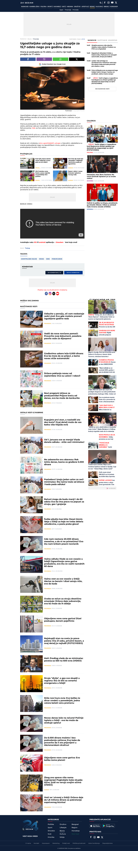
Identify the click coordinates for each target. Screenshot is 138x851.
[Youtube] (57, 293)
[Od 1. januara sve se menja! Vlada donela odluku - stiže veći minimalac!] (31, 445)
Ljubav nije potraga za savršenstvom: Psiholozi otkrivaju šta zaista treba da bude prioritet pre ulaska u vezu (104, 63)
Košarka (90, 209)
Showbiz (57, 7)
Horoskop (114, 7)
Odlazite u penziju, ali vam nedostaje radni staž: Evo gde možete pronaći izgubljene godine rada (64, 316)
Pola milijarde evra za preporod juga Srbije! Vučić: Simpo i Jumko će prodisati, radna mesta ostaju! (105, 72)
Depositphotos (107, 843)
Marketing (56, 843)
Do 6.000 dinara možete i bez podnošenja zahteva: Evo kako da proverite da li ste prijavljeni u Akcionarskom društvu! (62, 741)
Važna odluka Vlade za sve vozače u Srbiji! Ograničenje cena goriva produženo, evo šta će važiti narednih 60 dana (64, 563)
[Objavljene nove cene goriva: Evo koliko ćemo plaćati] (31, 763)
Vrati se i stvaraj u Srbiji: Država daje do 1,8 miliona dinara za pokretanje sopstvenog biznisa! (63, 800)
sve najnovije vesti (102, 89)
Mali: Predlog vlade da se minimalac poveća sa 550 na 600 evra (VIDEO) (63, 659)
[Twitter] (116, 2)
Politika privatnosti (79, 843)
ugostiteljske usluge (29, 259)
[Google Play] (108, 826)
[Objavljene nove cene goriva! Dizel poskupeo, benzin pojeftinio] (31, 624)
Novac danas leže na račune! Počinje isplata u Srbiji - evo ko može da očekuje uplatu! (63, 720)
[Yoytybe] (112, 2)
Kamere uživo (34, 7)
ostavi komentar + (73, 273)
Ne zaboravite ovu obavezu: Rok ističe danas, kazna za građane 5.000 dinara (64, 462)
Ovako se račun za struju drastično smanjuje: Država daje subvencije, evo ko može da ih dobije (62, 601)
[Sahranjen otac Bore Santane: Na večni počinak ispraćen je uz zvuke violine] (102, 164)
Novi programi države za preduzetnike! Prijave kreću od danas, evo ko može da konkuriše (62, 395)
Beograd (75, 824)
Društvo (77, 7)
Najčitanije (102, 40)
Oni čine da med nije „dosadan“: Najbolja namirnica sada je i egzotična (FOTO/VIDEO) (75, 161)
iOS (35, 242)
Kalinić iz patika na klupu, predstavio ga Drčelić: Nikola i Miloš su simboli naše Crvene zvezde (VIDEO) (102, 205)
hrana (41, 259)
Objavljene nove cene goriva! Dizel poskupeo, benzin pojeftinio (62, 619)
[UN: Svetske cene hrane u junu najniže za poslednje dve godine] (27, 176)
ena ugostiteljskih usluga (49, 143)
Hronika (70, 7)
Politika (43, 7)
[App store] (95, 826)
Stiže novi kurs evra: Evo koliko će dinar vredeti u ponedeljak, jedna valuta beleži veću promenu (62, 700)
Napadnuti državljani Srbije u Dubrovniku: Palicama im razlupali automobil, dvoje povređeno (104, 55)
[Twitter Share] (76, 59)
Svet (64, 7)
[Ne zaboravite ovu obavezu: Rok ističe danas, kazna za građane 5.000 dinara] (31, 465)
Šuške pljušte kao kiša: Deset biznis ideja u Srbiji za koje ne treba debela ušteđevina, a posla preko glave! (63, 521)
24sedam (59, 242)
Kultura (99, 7)
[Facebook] (104, 2)
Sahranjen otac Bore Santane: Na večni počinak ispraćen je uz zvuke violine (101, 176)
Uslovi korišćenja (94, 843)
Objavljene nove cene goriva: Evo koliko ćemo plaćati (62, 759)
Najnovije (24, 7)
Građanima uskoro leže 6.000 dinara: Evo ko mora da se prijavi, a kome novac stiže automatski (63, 356)
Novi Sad (75, 834)
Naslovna (23, 39)
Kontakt (36, 843)
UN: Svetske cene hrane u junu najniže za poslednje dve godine (42, 174)
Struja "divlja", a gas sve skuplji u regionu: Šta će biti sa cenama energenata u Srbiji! (62, 680)
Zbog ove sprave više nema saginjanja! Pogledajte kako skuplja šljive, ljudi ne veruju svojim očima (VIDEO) (63, 781)
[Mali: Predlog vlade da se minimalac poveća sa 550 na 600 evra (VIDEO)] (31, 663)
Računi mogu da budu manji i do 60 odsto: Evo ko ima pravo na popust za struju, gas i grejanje (64, 501)
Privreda (75, 10)
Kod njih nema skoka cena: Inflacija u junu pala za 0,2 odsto (43, 160)
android (42, 242)
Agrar (61, 10)
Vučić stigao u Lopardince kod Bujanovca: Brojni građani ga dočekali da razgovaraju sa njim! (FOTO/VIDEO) (105, 80)
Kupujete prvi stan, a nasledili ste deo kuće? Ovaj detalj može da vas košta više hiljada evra (62, 422)
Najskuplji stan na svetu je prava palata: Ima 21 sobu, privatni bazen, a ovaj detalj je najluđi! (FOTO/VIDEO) (64, 641)
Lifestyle (84, 7)
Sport (49, 7)
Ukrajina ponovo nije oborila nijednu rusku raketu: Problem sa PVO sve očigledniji (104, 47)
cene (48, 259)
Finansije (68, 10)
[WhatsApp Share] (60, 59)
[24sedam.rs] (26, 2)
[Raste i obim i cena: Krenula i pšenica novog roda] (60, 176)
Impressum (46, 843)
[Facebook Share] (28, 59)
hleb (34, 128)
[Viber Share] (44, 59)
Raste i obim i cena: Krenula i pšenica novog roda (75, 173)
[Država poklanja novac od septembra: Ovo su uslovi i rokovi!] (31, 378)
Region (74, 827)
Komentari (112, 40)
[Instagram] (108, 2)
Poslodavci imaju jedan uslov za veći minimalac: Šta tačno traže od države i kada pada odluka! (64, 482)
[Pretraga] (100, 3)
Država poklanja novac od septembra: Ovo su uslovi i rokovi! (62, 374)
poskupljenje (57, 259)
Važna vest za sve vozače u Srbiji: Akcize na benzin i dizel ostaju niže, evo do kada (63, 581)
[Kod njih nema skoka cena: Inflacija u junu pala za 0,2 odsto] (27, 163)
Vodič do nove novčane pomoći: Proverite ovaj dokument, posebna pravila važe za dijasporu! (62, 336)
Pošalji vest (66, 843)
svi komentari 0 (54, 273)
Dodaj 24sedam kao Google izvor (54, 64)
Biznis (92, 7)
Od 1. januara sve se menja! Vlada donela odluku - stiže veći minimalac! (64, 441)
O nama (28, 843)
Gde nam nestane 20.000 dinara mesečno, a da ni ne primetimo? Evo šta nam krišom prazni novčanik (63, 541)
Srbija (106, 7)
